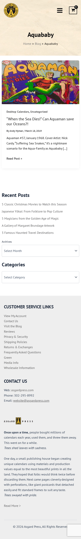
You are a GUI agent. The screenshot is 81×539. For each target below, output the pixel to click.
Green (8, 357)
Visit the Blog (13, 326)
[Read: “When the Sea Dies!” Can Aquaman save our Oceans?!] (40, 82)
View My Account (15, 316)
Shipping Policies (15, 342)
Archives (7, 241)
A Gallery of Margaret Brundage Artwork (28, 225)
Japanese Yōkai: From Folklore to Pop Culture (32, 211)
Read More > (12, 506)
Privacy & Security (16, 337)
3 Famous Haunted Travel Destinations (28, 233)
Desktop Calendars (17, 111)
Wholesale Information (19, 368)
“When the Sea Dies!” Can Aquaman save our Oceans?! (40, 121)
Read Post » (14, 158)
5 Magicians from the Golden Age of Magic (30, 218)
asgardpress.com (22, 390)
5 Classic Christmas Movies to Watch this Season (34, 204)
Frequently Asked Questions (22, 352)
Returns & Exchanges (18, 347)
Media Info (11, 363)
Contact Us (11, 321)
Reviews (9, 331)
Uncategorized (39, 111)
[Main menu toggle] (59, 10)
